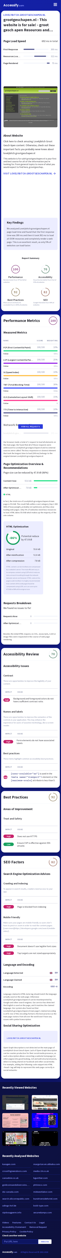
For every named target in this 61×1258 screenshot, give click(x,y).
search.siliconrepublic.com (15, 1198)
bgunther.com (40, 1178)
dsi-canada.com (10, 1191)
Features (16, 1222)
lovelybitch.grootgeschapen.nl (24, 14)
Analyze (45, 1241)
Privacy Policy (9, 1231)
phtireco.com (40, 1184)
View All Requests (30, 426)
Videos (5, 1222)
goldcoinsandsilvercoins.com (16, 1184)
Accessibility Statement (14, 1227)
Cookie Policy (26, 1231)
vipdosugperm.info (11, 1212)
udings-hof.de (9, 1205)
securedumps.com (42, 1212)
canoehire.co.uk (10, 1178)
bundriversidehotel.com (45, 1198)
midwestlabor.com (42, 1191)
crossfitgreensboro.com (14, 1171)
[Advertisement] (30, 77)
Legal (42, 1222)
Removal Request (38, 1227)
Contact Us (30, 1222)
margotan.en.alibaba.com (46, 1164)
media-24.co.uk (41, 1171)
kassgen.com (8, 1164)
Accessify (13, 5)
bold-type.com (40, 1205)
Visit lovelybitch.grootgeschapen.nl (27, 173)
